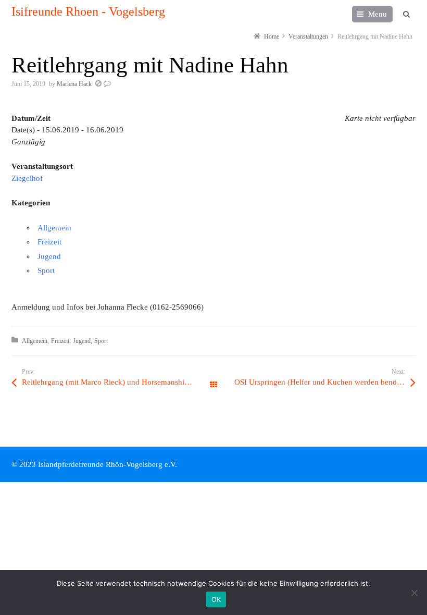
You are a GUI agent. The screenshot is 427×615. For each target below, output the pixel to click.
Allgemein (54, 228)
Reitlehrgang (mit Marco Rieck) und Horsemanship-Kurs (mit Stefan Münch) (118, 382)
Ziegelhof (27, 178)
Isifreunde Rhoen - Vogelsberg (88, 11)
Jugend (49, 256)
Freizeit (49, 242)
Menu (377, 14)
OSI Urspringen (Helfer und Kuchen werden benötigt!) (323, 382)
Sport (46, 270)
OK (216, 599)
